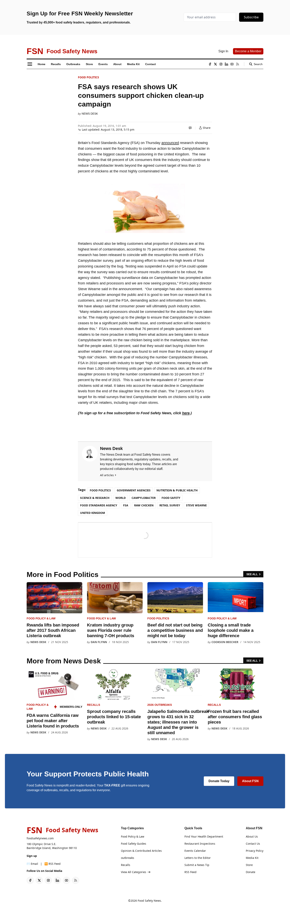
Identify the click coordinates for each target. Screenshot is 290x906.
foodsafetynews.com (40, 838)
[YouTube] (232, 64)
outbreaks (127, 858)
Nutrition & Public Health (177, 490)
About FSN (250, 781)
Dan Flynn (99, 642)
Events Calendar (195, 851)
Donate (250, 872)
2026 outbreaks (159, 704)
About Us (252, 836)
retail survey (169, 505)
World (120, 498)
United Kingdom (92, 513)
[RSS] (237, 64)
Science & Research (94, 498)
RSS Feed (190, 872)
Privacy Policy (254, 851)
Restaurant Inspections (199, 843)
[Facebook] (210, 64)
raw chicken (143, 505)
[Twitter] (215, 64)
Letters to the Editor (197, 858)
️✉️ (32, 864)
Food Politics (88, 77)
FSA (125, 505)
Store (249, 865)
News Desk (90, 113)
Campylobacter (144, 498)
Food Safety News (149, 900)
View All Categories (133, 872)
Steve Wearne (196, 505)
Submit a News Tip (196, 865)
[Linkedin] (226, 64)
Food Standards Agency (98, 505)
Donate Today (219, 781)
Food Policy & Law (41, 618)
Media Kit (252, 858)
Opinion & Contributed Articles (141, 851)
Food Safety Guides (133, 843)
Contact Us (253, 843)
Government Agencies (134, 490)
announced (170, 143)
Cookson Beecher (224, 642)
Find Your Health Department (203, 836)
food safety (171, 498)
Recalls (93, 704)
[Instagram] (221, 64)
